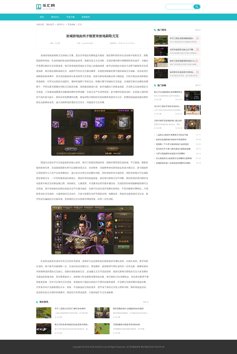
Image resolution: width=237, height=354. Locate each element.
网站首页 (50, 24)
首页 (42, 17)
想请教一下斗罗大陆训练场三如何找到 (172, 144)
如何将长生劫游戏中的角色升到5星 (184, 72)
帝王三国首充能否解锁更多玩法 (183, 38)
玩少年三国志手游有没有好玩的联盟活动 (168, 106)
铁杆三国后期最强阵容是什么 (182, 61)
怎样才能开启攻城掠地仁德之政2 (168, 120)
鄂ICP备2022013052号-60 (152, 347)
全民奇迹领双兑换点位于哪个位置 (184, 49)
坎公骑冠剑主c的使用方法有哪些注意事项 (174, 158)
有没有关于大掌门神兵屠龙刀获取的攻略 (173, 149)
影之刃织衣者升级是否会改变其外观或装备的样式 (72, 324)
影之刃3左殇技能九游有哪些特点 (168, 92)
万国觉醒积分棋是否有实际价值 (126, 324)
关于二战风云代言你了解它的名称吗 (70, 308)
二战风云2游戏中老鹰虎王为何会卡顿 (172, 135)
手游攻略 (71, 24)
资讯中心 (55, 17)
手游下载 (70, 17)
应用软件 (86, 17)
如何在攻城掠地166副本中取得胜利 (171, 139)
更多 (144, 302)
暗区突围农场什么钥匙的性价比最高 (128, 308)
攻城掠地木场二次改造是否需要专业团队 (173, 163)
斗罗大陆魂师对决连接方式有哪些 (170, 153)
